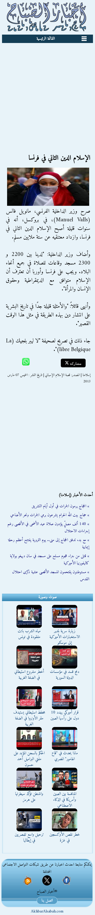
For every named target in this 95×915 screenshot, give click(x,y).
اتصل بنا (47, 900)
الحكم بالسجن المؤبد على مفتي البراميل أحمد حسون (29, 759)
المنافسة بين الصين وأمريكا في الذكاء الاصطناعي (64, 799)
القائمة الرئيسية (45, 38)
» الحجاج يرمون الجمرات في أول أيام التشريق (60, 506)
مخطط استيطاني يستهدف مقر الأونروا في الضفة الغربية (29, 718)
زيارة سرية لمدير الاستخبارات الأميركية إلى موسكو (64, 637)
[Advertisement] (47, 93)
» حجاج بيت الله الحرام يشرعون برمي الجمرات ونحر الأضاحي (49, 515)
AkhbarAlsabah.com (47, 911)
